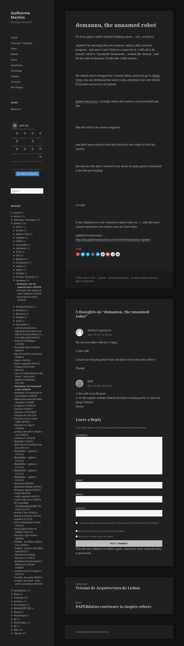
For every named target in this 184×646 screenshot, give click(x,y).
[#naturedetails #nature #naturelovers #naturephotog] (23, 166)
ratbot (19, 266)
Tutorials (15, 81)
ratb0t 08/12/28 (22, 493)
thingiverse (88, 281)
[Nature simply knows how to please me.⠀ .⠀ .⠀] (23, 143)
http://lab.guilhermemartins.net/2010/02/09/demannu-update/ (113, 239)
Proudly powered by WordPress (92, 631)
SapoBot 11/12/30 (23, 519)
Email (80, 494)
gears (78, 281)
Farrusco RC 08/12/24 (25, 415)
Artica (14, 59)
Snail (18, 320)
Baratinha (21, 324)
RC (15, 619)
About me (16, 109)
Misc (16, 629)
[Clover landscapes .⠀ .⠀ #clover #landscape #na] (15, 150)
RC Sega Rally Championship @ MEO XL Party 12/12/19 (28, 506)
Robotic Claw (22, 234)
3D (15, 626)
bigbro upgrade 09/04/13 (27, 363)
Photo (17, 594)
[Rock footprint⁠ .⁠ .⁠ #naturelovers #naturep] (15, 166)
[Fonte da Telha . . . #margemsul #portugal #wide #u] (23, 135)
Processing (16, 70)
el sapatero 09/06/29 (25, 405)
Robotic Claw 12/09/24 (26, 512)
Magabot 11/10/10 (24, 441)
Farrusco (20, 310)
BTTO (19, 227)
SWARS (19, 317)
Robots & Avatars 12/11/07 (28, 515)
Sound (14, 37)
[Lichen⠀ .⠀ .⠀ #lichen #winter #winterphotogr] (39, 143)
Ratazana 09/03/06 (24, 483)
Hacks (17, 611)
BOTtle (19, 230)
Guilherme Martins (20, 15)
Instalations (17, 65)
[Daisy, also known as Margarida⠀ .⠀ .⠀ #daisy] (31, 143)
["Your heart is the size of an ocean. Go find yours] (15, 135)
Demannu (21, 280)
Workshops (19, 615)
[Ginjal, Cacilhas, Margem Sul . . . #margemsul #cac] (31, 135)
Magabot (20, 259)
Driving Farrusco (24, 306)
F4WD (19, 241)
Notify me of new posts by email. (96, 536)
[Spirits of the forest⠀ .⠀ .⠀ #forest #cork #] (15, 158)
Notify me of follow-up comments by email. (101, 531)
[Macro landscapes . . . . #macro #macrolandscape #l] (15, 143)
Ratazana (20, 313)
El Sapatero (22, 262)
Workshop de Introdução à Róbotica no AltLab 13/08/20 (28, 564)
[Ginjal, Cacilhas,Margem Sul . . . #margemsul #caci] (39, 135)
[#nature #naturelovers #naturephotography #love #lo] (31, 166)
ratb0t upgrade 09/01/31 (27, 496)
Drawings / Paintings (21, 43)
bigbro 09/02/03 (23, 360)
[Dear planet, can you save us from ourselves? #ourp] (39, 166)
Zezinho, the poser (25, 276)
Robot (145, 277)
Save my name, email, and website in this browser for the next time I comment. (119, 522)
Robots (14, 54)
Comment (82, 435)
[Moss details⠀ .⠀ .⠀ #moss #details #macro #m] (23, 150)
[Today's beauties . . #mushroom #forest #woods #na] (39, 150)
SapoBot (20, 237)
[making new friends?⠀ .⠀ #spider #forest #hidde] (23, 158)
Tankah (20, 273)
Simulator (21, 248)
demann (154, 277)
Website (80, 508)
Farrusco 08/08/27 (24, 408)
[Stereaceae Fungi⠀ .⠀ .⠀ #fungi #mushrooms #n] (31, 150)
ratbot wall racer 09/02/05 (28, 499)
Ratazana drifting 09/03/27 (28, 486)
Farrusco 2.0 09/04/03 (25, 412)
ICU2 (18, 251)
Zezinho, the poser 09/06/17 (29, 577)
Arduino (15, 76)
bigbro (19, 269)
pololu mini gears (86, 101)
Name (80, 480)
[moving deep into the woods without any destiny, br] (31, 158)
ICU (18, 255)
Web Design (17, 87)
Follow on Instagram (28, 173)
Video (14, 48)
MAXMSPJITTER (22, 608)
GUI (90, 381)
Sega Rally (21, 244)
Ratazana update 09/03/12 (28, 489)
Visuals (17, 633)
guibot (103, 277)
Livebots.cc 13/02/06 (25, 438)
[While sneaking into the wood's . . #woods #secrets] (39, 158)
